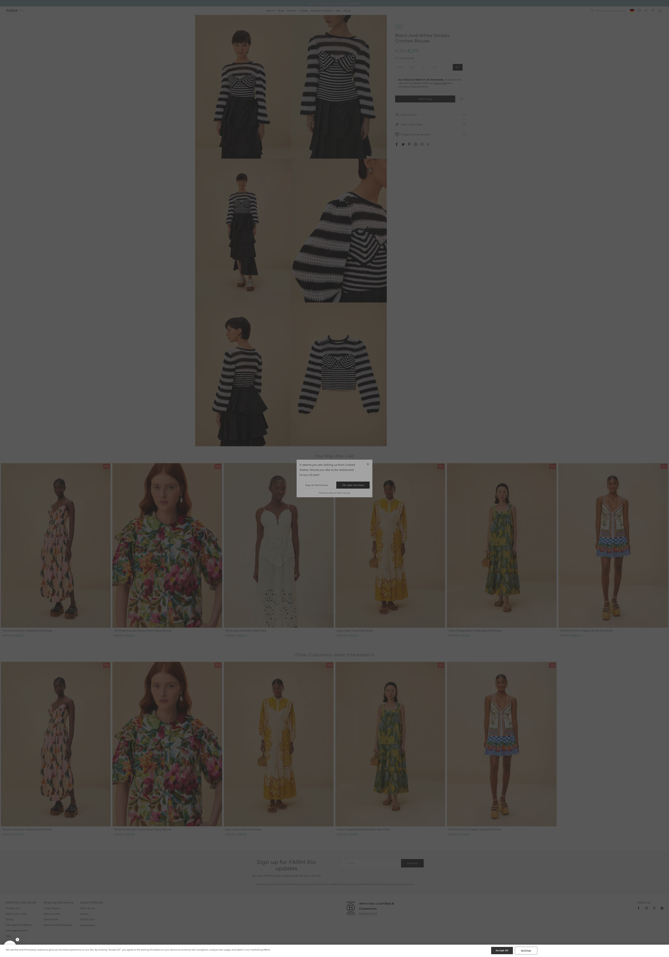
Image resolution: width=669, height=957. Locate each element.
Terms (381, 507)
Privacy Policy (373, 507)
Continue (368, 490)
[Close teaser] (17, 939)
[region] (334, 951)
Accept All (502, 950)
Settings (526, 950)
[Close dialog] (398, 432)
